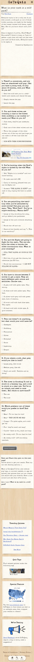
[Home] (17, 2)
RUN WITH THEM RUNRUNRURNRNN (17, 141)
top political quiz (16, 605)
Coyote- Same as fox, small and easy (17, 431)
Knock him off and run (12, 225)
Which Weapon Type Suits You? (14, 528)
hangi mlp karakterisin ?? (13, 531)
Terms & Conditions (10, 652)
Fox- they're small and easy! (14, 427)
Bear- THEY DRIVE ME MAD (14, 418)
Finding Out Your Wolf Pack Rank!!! (21, 153)
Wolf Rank (8, 14)
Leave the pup (9, 103)
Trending (21, 659)
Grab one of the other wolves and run (17, 127)
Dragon (6, 350)
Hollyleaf (7, 339)
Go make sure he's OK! (12, 179)
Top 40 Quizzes (23, 158)
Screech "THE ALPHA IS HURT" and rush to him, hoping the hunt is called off (16, 191)
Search (17, 659)
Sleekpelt (7, 325)
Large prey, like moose (12, 364)
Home (12, 659)
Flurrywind (7, 332)
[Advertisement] (17, 60)
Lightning (7, 346)
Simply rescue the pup (12, 99)
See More (17, 549)
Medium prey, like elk (11, 367)
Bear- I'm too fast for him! (13, 414)
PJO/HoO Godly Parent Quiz (13, 545)
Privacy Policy (25, 652)
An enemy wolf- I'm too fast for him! (17, 434)
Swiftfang (7, 328)
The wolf (6, 398)
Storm (5, 342)
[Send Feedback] (17, 630)
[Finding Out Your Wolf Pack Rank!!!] (6, 154)
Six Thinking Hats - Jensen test (15, 535)
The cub (6, 394)
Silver (5, 335)
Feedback (30, 14)
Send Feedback (9, 637)
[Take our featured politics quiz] (17, 594)
